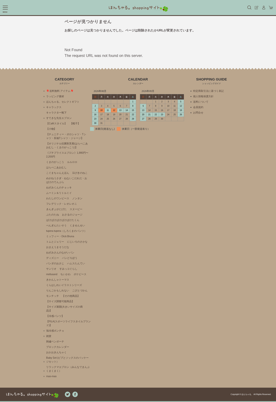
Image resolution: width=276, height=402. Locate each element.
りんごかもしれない (57, 290)
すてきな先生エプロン (59, 118)
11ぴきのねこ (80, 173)
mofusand (51, 274)
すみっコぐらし (68, 268)
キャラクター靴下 (56, 112)
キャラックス (53, 107)
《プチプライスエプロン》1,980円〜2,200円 (67, 154)
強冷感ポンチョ (55, 330)
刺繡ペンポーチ (55, 341)
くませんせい (77, 225)
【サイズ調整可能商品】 (60, 301)
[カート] (270, 7)
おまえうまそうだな (57, 247)
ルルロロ (72, 162)
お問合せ (198, 112)
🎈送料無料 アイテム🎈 (60, 91)
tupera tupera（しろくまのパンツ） (66, 231)
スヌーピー (76, 209)
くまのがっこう (55, 162)
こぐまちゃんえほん (57, 173)
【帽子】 (75, 123)
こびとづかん (80, 290)
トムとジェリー (55, 241)
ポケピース (80, 274)
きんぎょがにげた (56, 209)
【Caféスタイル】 (56, 123)
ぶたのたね (52, 214)
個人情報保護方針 (203, 96)
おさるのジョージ (72, 214)
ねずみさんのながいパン (60, 252)
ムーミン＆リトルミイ (59, 193)
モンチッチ (52, 296)
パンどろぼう (69, 258)
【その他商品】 (71, 296)
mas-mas (51, 376)
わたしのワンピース (57, 198)
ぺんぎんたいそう (56, 225)
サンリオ (51, 268)
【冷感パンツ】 (55, 316)
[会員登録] (256, 7)
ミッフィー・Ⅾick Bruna (60, 236)
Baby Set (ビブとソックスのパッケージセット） (67, 359)
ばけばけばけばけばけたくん (62, 220)
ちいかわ (65, 274)
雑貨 (48, 336)
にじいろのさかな (77, 241)
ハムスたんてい (76, 263)
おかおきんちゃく (56, 352)
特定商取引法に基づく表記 (208, 91)
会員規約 (198, 107)
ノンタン (77, 198)
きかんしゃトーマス (57, 279)
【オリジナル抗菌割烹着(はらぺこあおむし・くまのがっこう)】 (67, 145)
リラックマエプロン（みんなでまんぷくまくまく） (68, 369)
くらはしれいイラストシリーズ (64, 285)
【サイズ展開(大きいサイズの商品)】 (64, 308)
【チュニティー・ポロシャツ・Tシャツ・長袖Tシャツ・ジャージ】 (66, 136)
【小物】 (51, 129)
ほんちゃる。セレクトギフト (62, 101)
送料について (200, 101)
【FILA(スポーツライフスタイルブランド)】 (68, 323)
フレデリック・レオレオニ (61, 203)
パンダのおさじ (55, 263)
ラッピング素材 (55, 96)
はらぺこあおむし (56, 167)
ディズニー (52, 258)
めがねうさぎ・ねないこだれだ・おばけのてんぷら (66, 180)
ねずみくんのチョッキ (59, 187)
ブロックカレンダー (57, 347)
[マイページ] (263, 7)
